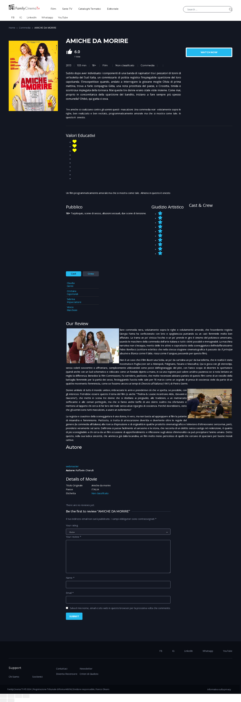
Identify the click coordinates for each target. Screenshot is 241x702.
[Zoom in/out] (26, 696)
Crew (91, 273)
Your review (73, 536)
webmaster (72, 466)
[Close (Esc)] (3, 696)
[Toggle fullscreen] (18, 696)
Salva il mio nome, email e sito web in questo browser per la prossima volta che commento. (120, 608)
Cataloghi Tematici (89, 8)
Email (70, 592)
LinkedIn (32, 17)
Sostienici (37, 676)
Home (12, 27)
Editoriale (113, 8)
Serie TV (67, 8)
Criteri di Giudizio (89, 673)
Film (53, 8)
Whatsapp (47, 17)
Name (70, 577)
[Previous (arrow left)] (3, 700)
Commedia (24, 27)
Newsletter (86, 668)
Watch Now (209, 52)
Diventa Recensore (66, 673)
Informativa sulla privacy (219, 689)
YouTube (63, 17)
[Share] (11, 696)
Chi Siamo (14, 676)
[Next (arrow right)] (11, 700)
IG (20, 17)
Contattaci (61, 668)
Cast (73, 273)
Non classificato (124, 65)
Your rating (72, 525)
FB (12, 17)
